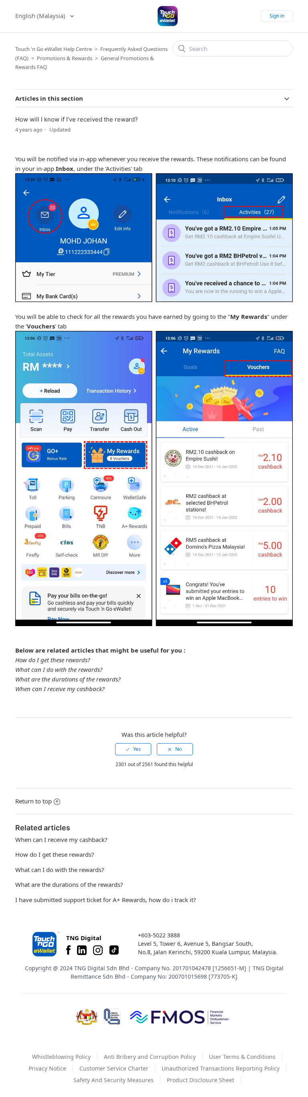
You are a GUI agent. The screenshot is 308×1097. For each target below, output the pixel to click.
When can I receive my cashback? (59, 689)
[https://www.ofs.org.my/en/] (179, 1017)
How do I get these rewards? (52, 660)
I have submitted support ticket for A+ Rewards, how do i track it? (105, 900)
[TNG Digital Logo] (168, 16)
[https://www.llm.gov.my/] (112, 1016)
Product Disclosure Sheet (200, 1080)
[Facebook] (68, 950)
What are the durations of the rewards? (67, 679)
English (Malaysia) (41, 16)
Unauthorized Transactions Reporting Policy (221, 1068)
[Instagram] (98, 950)
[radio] (133, 749)
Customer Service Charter (113, 1068)
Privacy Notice (47, 1068)
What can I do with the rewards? (58, 669)
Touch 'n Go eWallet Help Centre (53, 49)
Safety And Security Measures (113, 1080)
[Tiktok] (114, 950)
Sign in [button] (277, 15)
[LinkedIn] (82, 950)
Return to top (33, 801)
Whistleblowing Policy (61, 1057)
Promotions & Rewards (64, 58)
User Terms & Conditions (242, 1057)
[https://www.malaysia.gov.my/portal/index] (86, 1017)
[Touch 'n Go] (45, 944)
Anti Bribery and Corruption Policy (150, 1057)
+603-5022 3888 (159, 935)
